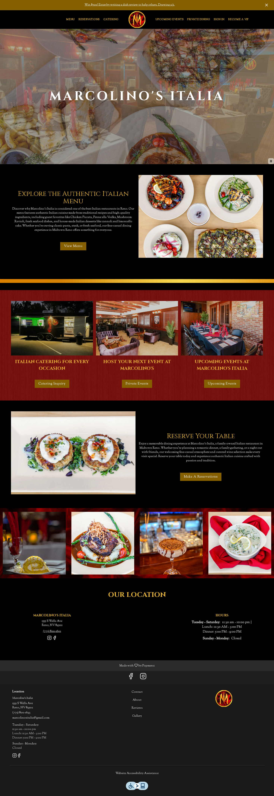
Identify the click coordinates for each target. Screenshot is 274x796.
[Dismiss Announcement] (266, 5)
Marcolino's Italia (224, 698)
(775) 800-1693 (21, 713)
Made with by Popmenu (79, 665)
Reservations (89, 19)
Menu (70, 19)
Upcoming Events (170, 19)
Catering (110, 19)
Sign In (219, 19)
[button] (34, 543)
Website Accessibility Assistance (137, 773)
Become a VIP (238, 19)
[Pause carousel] (271, 161)
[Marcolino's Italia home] (137, 19)
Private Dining (198, 19)
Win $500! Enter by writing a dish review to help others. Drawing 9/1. (130, 5)
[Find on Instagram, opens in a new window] (49, 640)
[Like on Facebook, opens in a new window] (54, 640)
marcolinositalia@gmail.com (30, 718)
